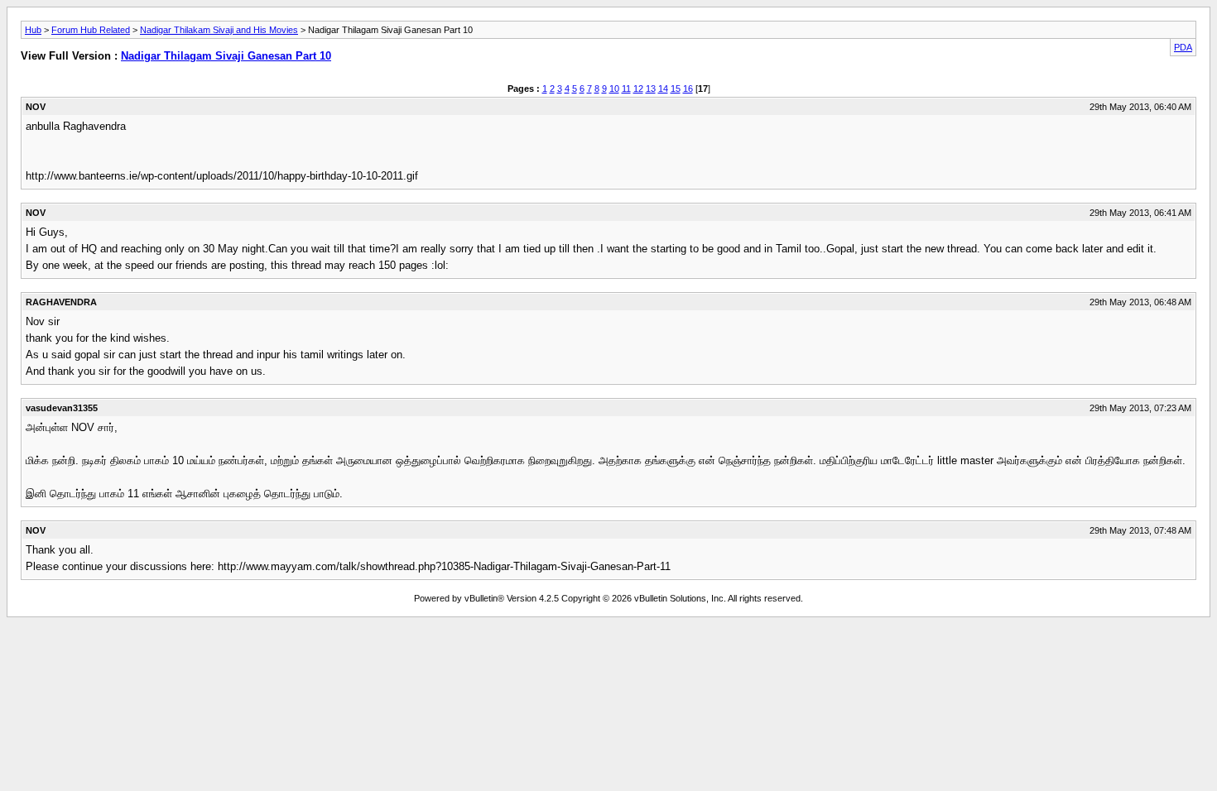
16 (688, 88)
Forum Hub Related (90, 30)
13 (651, 88)
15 (676, 88)
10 (614, 88)
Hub (33, 30)
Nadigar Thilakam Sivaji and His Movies (219, 30)
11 (626, 88)
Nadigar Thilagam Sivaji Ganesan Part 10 (226, 56)
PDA (1183, 47)
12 (638, 88)
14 (663, 88)
